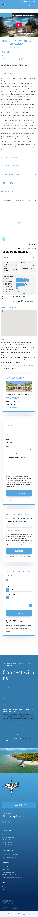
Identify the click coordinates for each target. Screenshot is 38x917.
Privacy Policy (18, 486)
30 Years (10, 580)
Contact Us (8, 407)
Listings (8, 366)
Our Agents (15, 407)
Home (3, 366)
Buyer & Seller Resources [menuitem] (9, 867)
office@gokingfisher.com (14, 816)
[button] (3, 25)
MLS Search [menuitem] (5, 835)
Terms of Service (10, 500)
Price (7, 586)
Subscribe (19, 551)
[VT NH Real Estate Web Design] (19, 902)
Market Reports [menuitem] (6, 869)
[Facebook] (5, 822)
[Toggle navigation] (35, 5)
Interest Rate (10, 602)
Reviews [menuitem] (4, 892)
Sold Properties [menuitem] (6, 840)
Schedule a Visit (25, 420)
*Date (7, 439)
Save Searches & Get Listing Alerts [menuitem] (12, 845)
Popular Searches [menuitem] (7, 842)
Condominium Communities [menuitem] (10, 855)
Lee (17, 366)
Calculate (19, 613)
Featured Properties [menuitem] (8, 837)
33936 (31, 366)
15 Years (19, 580)
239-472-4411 (12, 398)
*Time (7, 446)
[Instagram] (3, 822)
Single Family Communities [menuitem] (10, 857)
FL (13, 366)
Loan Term (9, 576)
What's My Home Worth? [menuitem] (9, 875)
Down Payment (10, 594)
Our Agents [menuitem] (5, 887)
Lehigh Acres (23, 366)
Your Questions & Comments (14, 454)
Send (19, 734)
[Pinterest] (9, 822)
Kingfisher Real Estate (28, 1)
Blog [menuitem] (3, 889)
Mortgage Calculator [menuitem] (8, 872)
